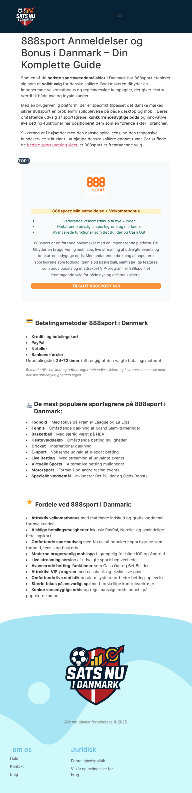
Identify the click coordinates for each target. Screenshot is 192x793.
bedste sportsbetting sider (52, 144)
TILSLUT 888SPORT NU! (96, 285)
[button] (119, 15)
